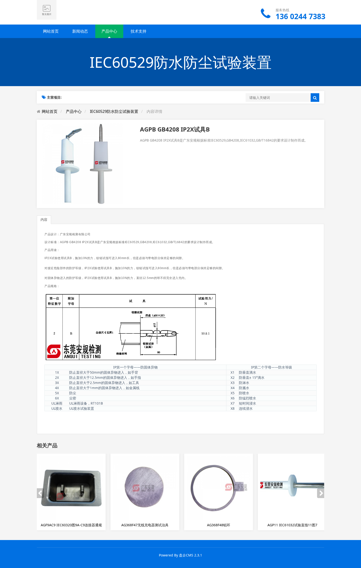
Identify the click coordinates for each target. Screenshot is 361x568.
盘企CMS (186, 555)
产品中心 (109, 31)
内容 (44, 219)
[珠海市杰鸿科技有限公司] (46, 9)
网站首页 (51, 31)
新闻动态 (80, 31)
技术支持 (138, 31)
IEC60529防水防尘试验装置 (114, 111)
